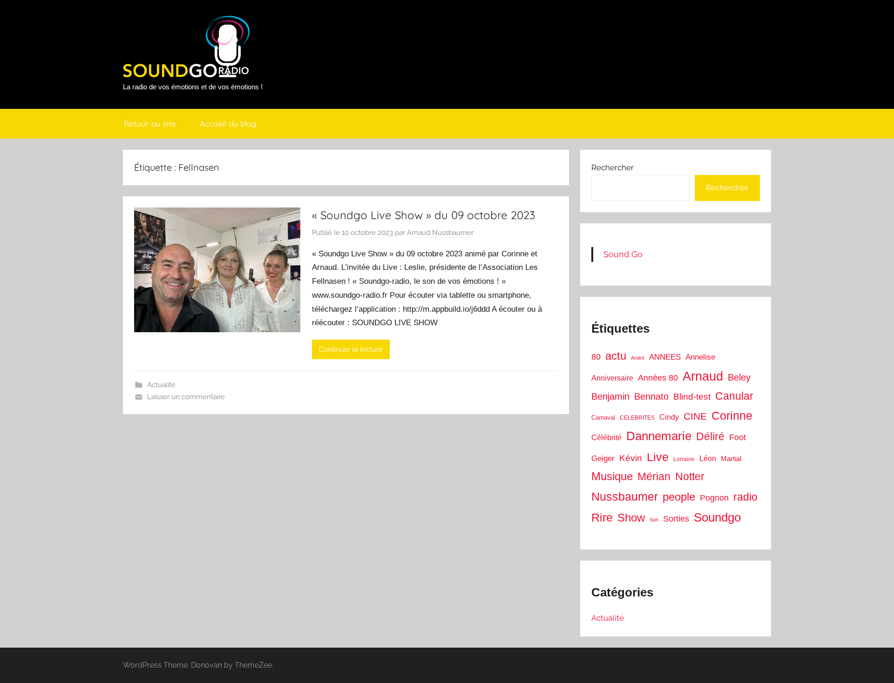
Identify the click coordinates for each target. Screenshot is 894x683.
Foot (737, 437)
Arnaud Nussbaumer (440, 232)
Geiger (603, 458)
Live (658, 456)
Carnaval (603, 417)
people (679, 496)
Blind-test (692, 397)
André (637, 358)
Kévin (630, 458)
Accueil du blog (228, 123)
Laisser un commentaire (186, 397)
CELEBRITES (637, 418)
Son (654, 519)
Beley (739, 377)
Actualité (161, 385)
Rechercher (612, 167)
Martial (731, 458)
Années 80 (658, 377)
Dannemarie (658, 436)
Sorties (676, 518)
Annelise (700, 357)
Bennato (651, 396)
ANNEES (665, 357)
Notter (689, 476)
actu (615, 355)
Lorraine (684, 459)
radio (745, 497)
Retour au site (150, 123)
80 (596, 357)
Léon (707, 458)
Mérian (653, 476)
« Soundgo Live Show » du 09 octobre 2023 (423, 215)
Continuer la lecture (351, 349)
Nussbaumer (624, 496)
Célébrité (606, 438)
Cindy (669, 417)
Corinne (731, 415)
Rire (602, 517)
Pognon (714, 497)
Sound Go (623, 254)
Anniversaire (612, 378)
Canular (734, 396)
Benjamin (610, 396)
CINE (695, 416)
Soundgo (717, 517)
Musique (612, 476)
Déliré (710, 436)
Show (631, 517)
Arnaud (703, 376)
